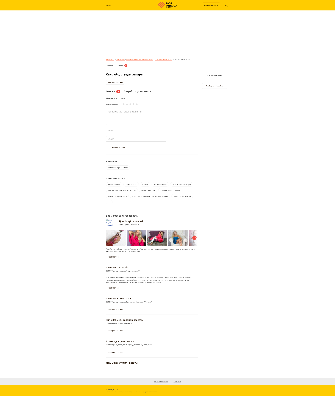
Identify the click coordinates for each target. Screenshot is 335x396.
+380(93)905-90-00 (115, 257)
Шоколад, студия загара (120, 341)
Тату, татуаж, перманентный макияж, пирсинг (150, 196)
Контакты (177, 381)
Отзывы (119, 65)
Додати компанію (211, 5)
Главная (109, 65)
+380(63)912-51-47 (115, 288)
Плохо (125, 104)
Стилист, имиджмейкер (117, 196)
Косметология (131, 184)
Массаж (145, 184)
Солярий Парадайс (117, 267)
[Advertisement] (167, 34)
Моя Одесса (110, 59)
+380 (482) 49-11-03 (115, 82)
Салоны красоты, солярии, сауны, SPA (139, 59)
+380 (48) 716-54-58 (115, 331)
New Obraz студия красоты (122, 362)
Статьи (108, 5)
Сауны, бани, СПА (148, 190)
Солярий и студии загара (163, 59)
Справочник (120, 59)
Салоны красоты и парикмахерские (122, 190)
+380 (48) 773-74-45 (115, 352)
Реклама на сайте (161, 381)
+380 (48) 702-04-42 (115, 309)
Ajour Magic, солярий (131, 221)
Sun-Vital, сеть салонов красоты (124, 319)
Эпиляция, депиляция (182, 196)
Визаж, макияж (114, 184)
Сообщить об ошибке (214, 86)
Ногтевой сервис (160, 184)
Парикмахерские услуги (181, 184)
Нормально (128, 104)
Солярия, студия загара (119, 298)
